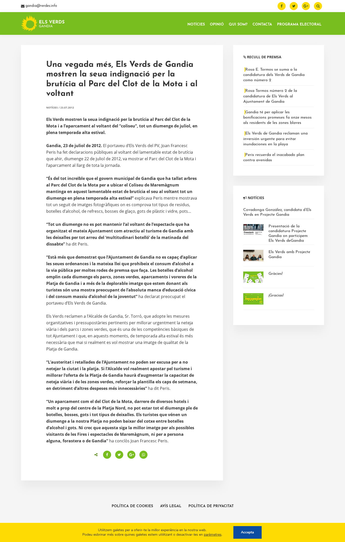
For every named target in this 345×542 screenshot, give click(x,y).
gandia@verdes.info (40, 6)
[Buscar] (318, 6)
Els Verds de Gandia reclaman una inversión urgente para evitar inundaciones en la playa (275, 138)
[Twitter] (294, 6)
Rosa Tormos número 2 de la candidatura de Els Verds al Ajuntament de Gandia (270, 96)
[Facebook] (282, 6)
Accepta (247, 532)
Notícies (52, 107)
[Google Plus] (306, 6)
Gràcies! (275, 274)
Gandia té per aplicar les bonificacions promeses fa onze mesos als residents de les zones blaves (277, 117)
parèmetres (212, 534)
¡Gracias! (276, 295)
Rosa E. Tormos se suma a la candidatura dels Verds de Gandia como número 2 (274, 75)
